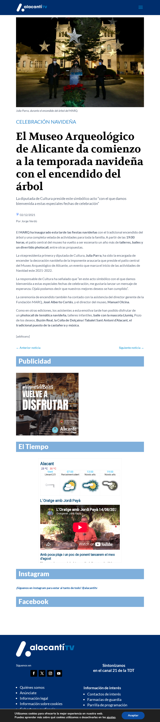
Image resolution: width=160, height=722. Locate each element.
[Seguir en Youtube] (58, 673)
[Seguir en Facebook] (33, 673)
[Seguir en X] (42, 673)
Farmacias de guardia (104, 699)
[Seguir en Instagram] (50, 673)
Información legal (34, 698)
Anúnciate (28, 692)
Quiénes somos (32, 687)
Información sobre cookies (41, 703)
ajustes (111, 717)
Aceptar (133, 715)
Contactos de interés (104, 694)
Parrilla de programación (107, 705)
